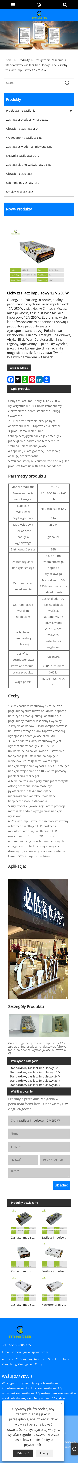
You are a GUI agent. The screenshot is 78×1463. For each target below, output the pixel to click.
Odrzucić (23, 1453)
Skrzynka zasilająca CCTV (22, 156)
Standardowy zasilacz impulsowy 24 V (35, 1076)
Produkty (24, 60)
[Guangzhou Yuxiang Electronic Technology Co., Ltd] (39, 15)
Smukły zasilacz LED (19, 192)
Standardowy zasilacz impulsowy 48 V (35, 1085)
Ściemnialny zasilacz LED (22, 183)
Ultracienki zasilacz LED (22, 128)
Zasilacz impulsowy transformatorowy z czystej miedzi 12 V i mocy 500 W (24, 1305)
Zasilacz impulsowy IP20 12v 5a (24, 1237)
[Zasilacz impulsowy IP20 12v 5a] (24, 1220)
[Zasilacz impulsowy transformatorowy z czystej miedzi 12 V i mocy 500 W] (24, 1287)
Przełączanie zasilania (48, 60)
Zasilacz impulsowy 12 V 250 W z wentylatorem (24, 1271)
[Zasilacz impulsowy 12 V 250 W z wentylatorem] (24, 1254)
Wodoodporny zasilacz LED (24, 137)
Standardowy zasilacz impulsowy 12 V (30, 65)
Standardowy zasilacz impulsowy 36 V (35, 1080)
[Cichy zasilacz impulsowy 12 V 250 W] (37, 255)
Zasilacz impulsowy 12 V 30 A (55, 1271)
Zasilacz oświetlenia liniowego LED (29, 146)
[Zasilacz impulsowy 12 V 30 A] (54, 1254)
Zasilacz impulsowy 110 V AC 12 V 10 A (55, 1237)
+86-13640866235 (19, 1345)
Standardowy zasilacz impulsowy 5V (34, 1068)
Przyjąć (44, 1453)
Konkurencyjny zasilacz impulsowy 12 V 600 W (55, 1305)
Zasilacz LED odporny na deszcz (27, 119)
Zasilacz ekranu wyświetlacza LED (28, 165)
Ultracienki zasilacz (19, 174)
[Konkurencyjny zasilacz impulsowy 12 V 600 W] (54, 1287)
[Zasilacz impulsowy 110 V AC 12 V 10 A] (54, 1220)
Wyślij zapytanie (19, 368)
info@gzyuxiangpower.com (30, 1352)
